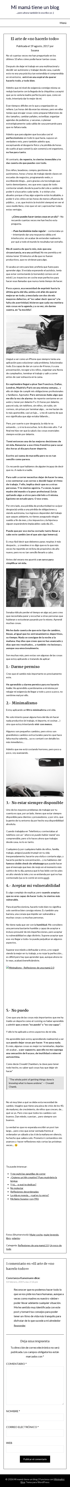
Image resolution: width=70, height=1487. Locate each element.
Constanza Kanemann (20, 1278)
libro (8, 1238)
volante (16, 1238)
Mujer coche (36, 1234)
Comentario (16, 1363)
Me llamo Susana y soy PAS (24, 1198)
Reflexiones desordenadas (24, 1191)
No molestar (16, 1188)
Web (9, 1442)
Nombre (13, 1411)
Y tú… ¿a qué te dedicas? (23, 1184)
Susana (35, 50)
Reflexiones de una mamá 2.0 (33, 1245)
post (45, 877)
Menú (63, 22)
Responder (19, 1325)
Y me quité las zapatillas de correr (28, 1173)
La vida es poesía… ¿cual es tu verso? (29, 1195)
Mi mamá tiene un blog (35, 7)
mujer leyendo (51, 1234)
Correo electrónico (22, 1427)
